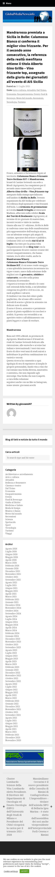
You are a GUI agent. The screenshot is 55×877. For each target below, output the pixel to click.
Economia (11, 94)
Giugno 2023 (11, 655)
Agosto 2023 (11, 650)
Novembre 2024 (13, 607)
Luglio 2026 (11, 551)
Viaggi (8, 533)
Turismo (22, 102)
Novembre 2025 (13, 574)
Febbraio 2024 (12, 633)
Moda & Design (12, 508)
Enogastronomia (25, 94)
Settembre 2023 (13, 647)
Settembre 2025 (13, 579)
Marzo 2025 (11, 596)
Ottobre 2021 (11, 712)
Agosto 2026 (11, 548)
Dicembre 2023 (12, 638)
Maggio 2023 (11, 658)
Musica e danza (12, 510)
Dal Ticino (41, 90)
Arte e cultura (19, 90)
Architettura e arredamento (19, 474)
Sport (8, 525)
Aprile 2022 (11, 695)
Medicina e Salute (14, 505)
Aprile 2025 (11, 593)
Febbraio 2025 (12, 599)
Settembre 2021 (13, 715)
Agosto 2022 (11, 684)
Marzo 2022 (11, 698)
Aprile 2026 (11, 560)
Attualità (31, 90)
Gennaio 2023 (12, 669)
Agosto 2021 (11, 717)
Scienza (9, 519)
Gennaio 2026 (12, 568)
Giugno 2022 (11, 689)
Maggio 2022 (11, 692)
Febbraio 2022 (12, 700)
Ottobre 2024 (11, 610)
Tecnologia (12, 102)
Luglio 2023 (11, 653)
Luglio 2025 (11, 585)
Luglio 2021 (11, 720)
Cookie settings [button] (11, 871)
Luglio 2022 (11, 686)
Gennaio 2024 (12, 636)
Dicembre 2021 (12, 706)
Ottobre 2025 (11, 576)
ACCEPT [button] (24, 871)
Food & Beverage (13, 499)
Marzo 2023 (11, 664)
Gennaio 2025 (12, 602)
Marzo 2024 (11, 630)
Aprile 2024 (11, 627)
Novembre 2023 (13, 641)
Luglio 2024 (11, 619)
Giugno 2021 (11, 723)
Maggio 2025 (11, 591)
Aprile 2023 (11, 661)
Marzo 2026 (11, 562)
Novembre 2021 (13, 709)
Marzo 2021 (11, 731)
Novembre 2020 (13, 740)
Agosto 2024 (11, 616)
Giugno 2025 (11, 588)
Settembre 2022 (13, 681)
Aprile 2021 (11, 729)
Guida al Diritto (12, 502)
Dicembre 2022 (12, 672)
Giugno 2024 (11, 622)
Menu (8, 3)
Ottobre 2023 (11, 644)
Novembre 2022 (13, 675)
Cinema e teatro (13, 485)
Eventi (37, 94)
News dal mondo (24, 98)
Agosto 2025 (11, 582)
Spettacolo (10, 522)
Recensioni (38, 98)
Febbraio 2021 (12, 734)
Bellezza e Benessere (15, 482)
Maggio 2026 (11, 557)
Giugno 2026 (11, 554)
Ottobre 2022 (11, 678)
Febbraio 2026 (12, 565)
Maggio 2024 (11, 624)
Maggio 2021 (11, 726)
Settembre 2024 (13, 613)
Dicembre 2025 (12, 571)
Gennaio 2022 (12, 703)
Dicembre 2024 (12, 605)
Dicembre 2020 (12, 737)
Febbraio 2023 (12, 667)
